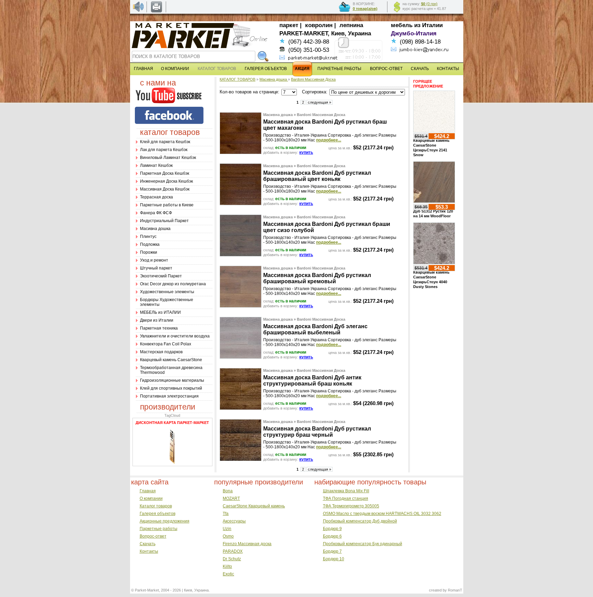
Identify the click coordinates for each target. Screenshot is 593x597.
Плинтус (148, 236)
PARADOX (233, 551)
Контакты (149, 551)
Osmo (228, 536)
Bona (228, 491)
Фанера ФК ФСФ (156, 212)
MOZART (231, 498)
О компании (151, 498)
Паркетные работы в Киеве (167, 205)
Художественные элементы (167, 291)
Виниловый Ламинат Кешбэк (168, 157)
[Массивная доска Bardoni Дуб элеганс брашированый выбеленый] (240, 357)
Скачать (147, 543)
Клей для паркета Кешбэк (165, 141)
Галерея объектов (157, 513)
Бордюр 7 (332, 551)
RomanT (455, 590)
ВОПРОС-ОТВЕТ (386, 68)
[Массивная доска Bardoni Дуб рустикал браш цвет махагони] (240, 152)
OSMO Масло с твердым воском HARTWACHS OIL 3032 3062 (382, 513)
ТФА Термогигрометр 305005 (351, 506)
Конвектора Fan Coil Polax (165, 344)
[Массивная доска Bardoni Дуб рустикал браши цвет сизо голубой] (240, 255)
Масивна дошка (155, 228)
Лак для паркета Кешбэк (163, 149)
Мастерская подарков (161, 351)
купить (306, 152)
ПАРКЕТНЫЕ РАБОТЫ (339, 68)
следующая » (319, 102)
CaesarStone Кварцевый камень (254, 506)
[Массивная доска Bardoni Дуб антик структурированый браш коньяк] (240, 408)
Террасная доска (156, 197)
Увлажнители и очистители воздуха (175, 336)
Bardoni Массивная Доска (313, 79)
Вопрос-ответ (153, 536)
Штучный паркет (156, 268)
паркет (288, 25)
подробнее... (328, 140)
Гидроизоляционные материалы (172, 380)
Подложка (150, 244)
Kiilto (227, 566)
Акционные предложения (164, 521)
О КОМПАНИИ (175, 68)
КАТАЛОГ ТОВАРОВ (237, 79)
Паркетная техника (159, 328)
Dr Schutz (232, 558)
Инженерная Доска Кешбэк (166, 181)
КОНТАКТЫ (448, 68)
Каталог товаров (156, 506)
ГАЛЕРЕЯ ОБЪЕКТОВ (266, 68)
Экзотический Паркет (161, 276)
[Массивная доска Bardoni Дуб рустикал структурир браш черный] (240, 459)
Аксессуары (234, 521)
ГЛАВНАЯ (143, 68)
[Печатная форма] (156, 11)
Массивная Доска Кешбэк (164, 189)
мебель (401, 25)
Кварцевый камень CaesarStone (171, 359)
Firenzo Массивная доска (247, 543)
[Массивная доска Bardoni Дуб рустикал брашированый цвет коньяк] (240, 204)
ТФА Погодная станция (345, 498)
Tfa (226, 513)
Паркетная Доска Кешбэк (164, 173)
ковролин (319, 25)
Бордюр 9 (332, 528)
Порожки (148, 252)
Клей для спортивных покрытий (171, 388)
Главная (148, 491)
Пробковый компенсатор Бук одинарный (362, 543)
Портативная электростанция (169, 396)
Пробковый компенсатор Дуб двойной (360, 521)
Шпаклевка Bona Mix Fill (346, 491)
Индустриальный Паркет (164, 220)
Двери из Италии (156, 320)
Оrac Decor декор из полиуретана (173, 284)
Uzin (227, 528)
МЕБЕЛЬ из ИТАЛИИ (160, 312)
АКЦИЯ (302, 68)
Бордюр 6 (332, 536)
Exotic (228, 574)
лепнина (351, 25)
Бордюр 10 (333, 558)
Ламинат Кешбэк (156, 165)
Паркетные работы (158, 528)
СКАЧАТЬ (420, 68)
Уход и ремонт (154, 260)
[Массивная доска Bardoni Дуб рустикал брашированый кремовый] (240, 306)
